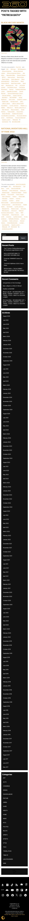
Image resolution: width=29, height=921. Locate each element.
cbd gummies (6, 283)
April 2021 (5, 576)
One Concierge (16, 283)
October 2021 (7, 552)
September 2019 (7, 653)
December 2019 (7, 641)
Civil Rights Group (12, 87)
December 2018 (7, 690)
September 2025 (7, 361)
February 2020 (7, 633)
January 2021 (6, 588)
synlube (21, 223)
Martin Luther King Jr (20, 107)
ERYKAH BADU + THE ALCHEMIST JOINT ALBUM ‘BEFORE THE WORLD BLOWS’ (14, 270)
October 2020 (7, 600)
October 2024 (7, 405)
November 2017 (7, 742)
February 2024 (7, 438)
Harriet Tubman (17, 95)
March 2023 (6, 482)
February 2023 (7, 487)
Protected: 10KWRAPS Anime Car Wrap (13, 259)
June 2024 (6, 422)
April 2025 (6, 381)
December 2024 (7, 397)
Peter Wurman (15, 214)
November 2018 (7, 694)
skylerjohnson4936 (7, 229)
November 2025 (7, 352)
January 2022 (7, 539)
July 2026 (5, 320)
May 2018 (5, 718)
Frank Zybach (20, 194)
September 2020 (7, 604)
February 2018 (7, 730)
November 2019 (7, 645)
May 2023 (6, 474)
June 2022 (6, 519)
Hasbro (15, 196)
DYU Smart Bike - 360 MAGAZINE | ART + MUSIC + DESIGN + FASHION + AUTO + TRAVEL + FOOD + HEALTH (14, 301)
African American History (14, 73)
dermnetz (4, 190)
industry (12, 198)
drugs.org (22, 190)
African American (6, 71)
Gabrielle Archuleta (12, 91)
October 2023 (7, 454)
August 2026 (6, 316)
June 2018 (6, 714)
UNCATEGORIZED (21, 184)
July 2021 (5, 564)
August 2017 (6, 755)
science (23, 219)
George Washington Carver (15, 93)
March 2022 (6, 531)
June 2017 (6, 763)
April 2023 (6, 478)
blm (16, 85)
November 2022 (7, 499)
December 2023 (7, 446)
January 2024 (7, 442)
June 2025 (6, 373)
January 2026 (7, 344)
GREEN (5, 802)
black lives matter (16, 83)
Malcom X (10, 107)
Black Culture (5, 79)
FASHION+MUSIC (8, 794)
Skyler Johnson (13, 221)
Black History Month (12, 22)
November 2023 (7, 450)
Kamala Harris (14, 101)
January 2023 (7, 491)
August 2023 (6, 462)
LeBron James (6, 103)
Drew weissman (13, 190)
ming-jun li (14, 210)
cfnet (7, 188)
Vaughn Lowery (6, 119)
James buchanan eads (16, 202)
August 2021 (6, 560)
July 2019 (5, 661)
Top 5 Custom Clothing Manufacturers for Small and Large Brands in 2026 (14, 249)
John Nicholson (16, 204)
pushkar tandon (17, 217)
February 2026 (7, 340)
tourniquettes (5, 225)
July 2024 (5, 417)
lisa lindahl (9, 206)
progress (8, 217)
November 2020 (7, 596)
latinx (21, 101)
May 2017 (5, 767)
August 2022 (6, 511)
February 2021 (7, 584)
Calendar (6, 914)
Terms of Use (18, 914)
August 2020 (6, 608)
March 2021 (6, 580)
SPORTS (5, 839)
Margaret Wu (5, 208)
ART (4, 778)
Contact (16, 916)
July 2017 (5, 759)
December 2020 (7, 592)
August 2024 (6, 413)
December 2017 (7, 738)
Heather (5, 289)
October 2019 (7, 649)
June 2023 (6, 470)
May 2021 (5, 572)
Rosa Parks (20, 111)
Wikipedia (15, 119)
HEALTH (5, 810)
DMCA (13, 914)
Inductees (4, 198)
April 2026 (6, 332)
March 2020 (6, 629)
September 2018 (7, 702)
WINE (4, 863)
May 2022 (6, 523)
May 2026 (6, 328)
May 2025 (6, 377)
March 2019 (6, 677)
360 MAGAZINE (16, 122)
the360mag (9, 117)
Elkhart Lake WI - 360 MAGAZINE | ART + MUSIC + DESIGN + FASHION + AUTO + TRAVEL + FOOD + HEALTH (14, 293)
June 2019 (6, 665)
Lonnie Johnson (14, 105)
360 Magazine (22, 69)
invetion (11, 200)
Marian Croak (15, 208)
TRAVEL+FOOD (7, 851)
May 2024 (6, 426)
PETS (4, 822)
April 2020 (6, 625)
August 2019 (6, 657)
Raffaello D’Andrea (14, 219)
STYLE (5, 843)
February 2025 (7, 389)
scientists (4, 221)
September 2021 (7, 556)
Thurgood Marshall (20, 117)
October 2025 (7, 357)
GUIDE (5, 806)
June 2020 (6, 617)
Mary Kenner (5, 109)
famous (11, 89)
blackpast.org (9, 85)
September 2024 (7, 409)
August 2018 (6, 706)
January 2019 (6, 686)
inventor (18, 198)
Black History (15, 81)
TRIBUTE (5, 855)
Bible (10, 914)
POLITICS (18, 67)
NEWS (4, 818)
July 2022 (5, 515)
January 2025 (7, 393)
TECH (4, 847)
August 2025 (6, 365)
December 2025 (7, 348)
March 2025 (6, 385)
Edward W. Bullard (16, 192)
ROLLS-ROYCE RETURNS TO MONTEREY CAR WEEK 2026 (12, 254)
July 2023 (5, 466)
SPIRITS (5, 835)
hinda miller (22, 196)
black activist (11, 77)
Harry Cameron (6, 196)
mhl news (23, 208)
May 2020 (6, 621)
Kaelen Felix (5, 101)
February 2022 (7, 535)
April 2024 (6, 430)
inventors (4, 200)
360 (7, 69)
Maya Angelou (15, 109)
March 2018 (6, 726)
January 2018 (6, 734)
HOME (4, 814)
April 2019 (5, 673)
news (17, 212)
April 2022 (6, 527)
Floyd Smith (11, 194)
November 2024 (7, 401)
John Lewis (12, 99)
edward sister (5, 192)
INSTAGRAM (13, 97)
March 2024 (6, 434)
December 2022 (7, 495)
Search (4, 235)
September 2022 (7, 507)
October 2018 (7, 698)
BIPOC (4, 77)
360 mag (13, 69)
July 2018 (5, 710)
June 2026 (6, 324)
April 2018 (5, 722)
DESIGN (5, 790)
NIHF (22, 212)
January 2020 (7, 637)
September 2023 (7, 458)
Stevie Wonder (6, 113)
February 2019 (7, 682)
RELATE (5, 831)
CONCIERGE (6, 786)
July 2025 (5, 369)
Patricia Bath (11, 111)
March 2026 (6, 336)
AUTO (4, 782)
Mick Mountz (5, 210)
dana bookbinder (16, 188)
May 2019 (5, 669)
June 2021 (6, 568)
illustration (5, 97)
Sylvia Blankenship (12, 223)
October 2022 (7, 503)
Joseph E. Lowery (22, 99)
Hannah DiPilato (6, 95)
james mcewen (6, 204)
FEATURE (5, 798)
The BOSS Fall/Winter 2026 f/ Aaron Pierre (14, 264)
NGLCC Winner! (17, 286)
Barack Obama (21, 75)
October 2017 (7, 747)
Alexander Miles (10, 75)
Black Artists (20, 77)
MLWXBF (11, 289)
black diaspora (15, 79)
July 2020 (5, 612)
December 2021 (7, 543)
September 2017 (7, 751)
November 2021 (7, 547)
